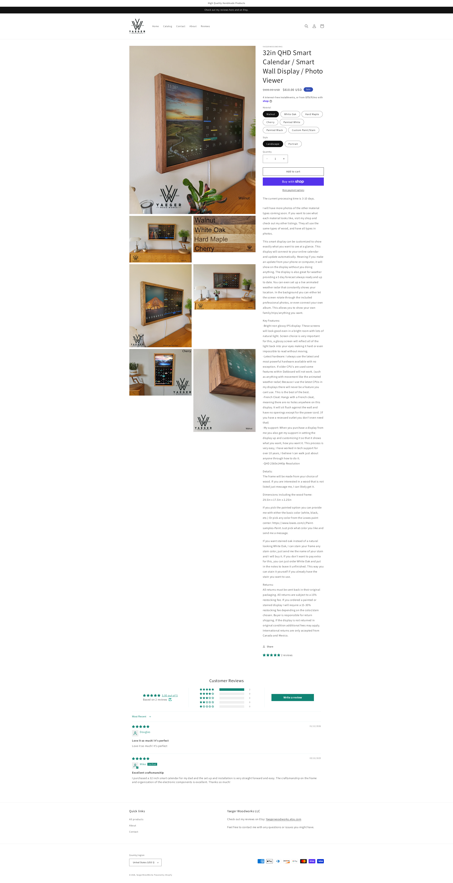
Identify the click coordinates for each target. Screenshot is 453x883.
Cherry (270, 122)
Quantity (267, 151)
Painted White (291, 122)
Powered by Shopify (163, 875)
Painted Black (274, 130)
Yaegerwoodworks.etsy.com (283, 819)
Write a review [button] (292, 697)
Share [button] (270, 646)
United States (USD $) (143, 862)
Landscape (272, 143)
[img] (141, 726)
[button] (306, 26)
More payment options (293, 190)
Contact (133, 831)
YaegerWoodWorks (145, 875)
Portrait (293, 143)
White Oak (290, 114)
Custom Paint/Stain (304, 130)
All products (136, 819)
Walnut (270, 114)
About (132, 825)
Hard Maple (312, 114)
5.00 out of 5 (170, 695)
